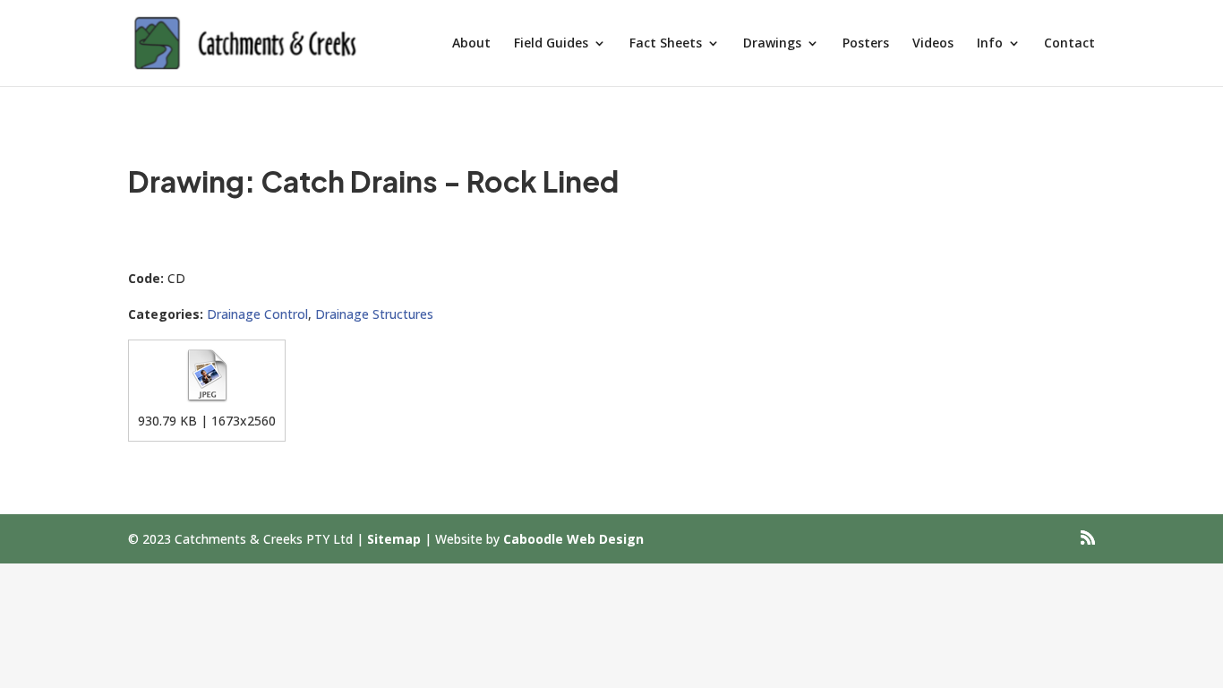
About (471, 44)
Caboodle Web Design (573, 538)
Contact (1069, 44)
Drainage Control (257, 313)
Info (990, 44)
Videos (933, 44)
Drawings (772, 44)
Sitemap (394, 538)
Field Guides (551, 44)
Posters (865, 44)
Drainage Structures (374, 313)
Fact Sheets (665, 44)
